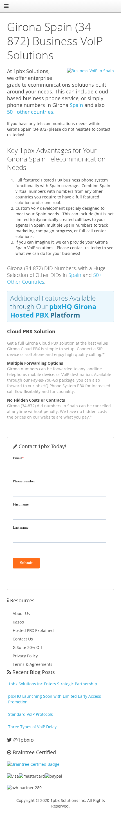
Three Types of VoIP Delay (32, 726)
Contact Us (23, 639)
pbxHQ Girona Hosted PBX (53, 311)
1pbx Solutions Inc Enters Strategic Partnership (52, 683)
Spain (76, 105)
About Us (21, 613)
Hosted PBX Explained (33, 630)
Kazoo (18, 622)
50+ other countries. (31, 111)
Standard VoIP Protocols (30, 714)
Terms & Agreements (32, 664)
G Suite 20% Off (27, 647)
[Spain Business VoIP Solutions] (87, 71)
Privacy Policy (25, 656)
